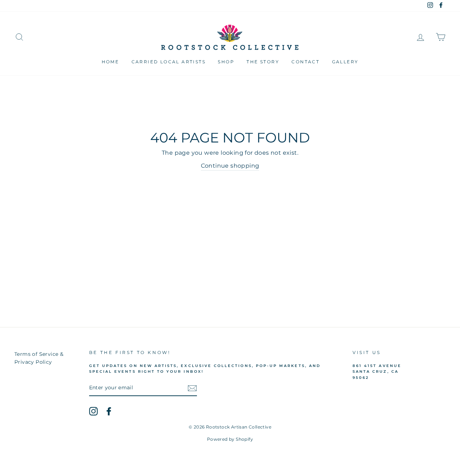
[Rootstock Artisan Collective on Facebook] (109, 411)
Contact (305, 61)
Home (110, 61)
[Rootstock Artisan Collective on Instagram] (93, 411)
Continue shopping (230, 165)
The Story (263, 61)
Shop (226, 61)
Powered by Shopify (230, 439)
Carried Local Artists (169, 61)
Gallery (345, 61)
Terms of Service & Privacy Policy (38, 358)
